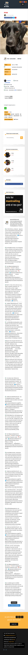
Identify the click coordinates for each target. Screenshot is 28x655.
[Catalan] (20, 2)
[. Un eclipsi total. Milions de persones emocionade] (14, 386)
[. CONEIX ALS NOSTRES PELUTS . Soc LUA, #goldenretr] (14, 405)
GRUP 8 (11, 115)
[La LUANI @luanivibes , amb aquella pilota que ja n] (14, 498)
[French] (24, 2)
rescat (11, 117)
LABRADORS (17, 115)
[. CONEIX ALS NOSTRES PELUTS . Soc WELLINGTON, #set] (14, 535)
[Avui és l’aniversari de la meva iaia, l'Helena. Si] (14, 368)
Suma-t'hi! (14, 624)
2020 (13, 114)
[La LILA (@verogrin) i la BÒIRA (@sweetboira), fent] (14, 591)
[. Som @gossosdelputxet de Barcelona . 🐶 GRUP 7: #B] (14, 275)
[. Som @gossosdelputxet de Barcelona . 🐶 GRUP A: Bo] (14, 573)
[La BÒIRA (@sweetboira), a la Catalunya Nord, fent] (14, 517)
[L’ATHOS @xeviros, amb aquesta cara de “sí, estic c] (14, 424)
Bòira (14, 639)
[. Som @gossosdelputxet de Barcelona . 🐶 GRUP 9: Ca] (14, 442)
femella (6, 115)
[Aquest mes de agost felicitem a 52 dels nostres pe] (14, 349)
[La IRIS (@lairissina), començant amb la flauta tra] (14, 461)
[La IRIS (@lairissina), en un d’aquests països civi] (14, 256)
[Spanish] (26, 2)
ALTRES (18, 114)
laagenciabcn (11, 641)
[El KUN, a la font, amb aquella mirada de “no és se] (14, 554)
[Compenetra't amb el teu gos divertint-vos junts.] (14, 212)
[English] (22, 2)
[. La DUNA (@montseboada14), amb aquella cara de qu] (14, 330)
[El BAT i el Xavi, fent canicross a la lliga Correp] (14, 293)
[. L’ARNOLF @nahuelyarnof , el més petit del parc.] (14, 312)
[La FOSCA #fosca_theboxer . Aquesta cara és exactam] (14, 237)
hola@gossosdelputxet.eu (10, 635)
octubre (6, 117)
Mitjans (16, 119)
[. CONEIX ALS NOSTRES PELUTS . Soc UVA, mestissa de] (14, 479)
